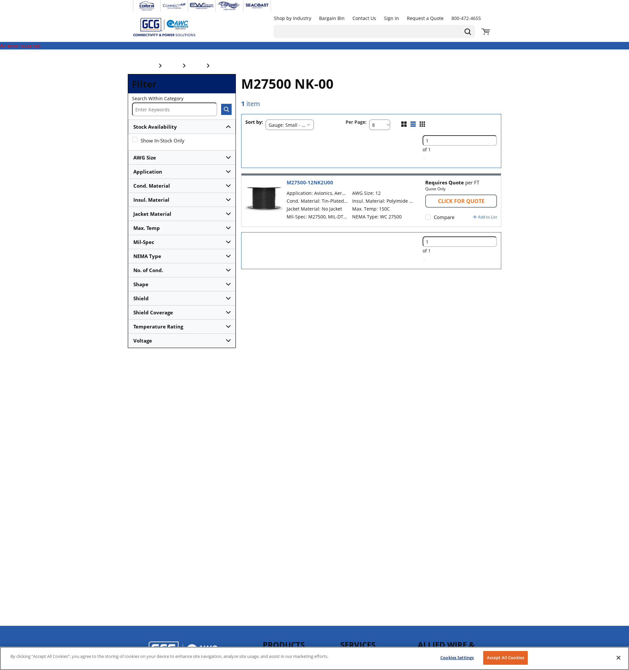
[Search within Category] (226, 109)
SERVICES (357, 645)
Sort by (253, 122)
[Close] (618, 657)
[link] (424, 158)
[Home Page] (171, 27)
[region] (314, 658)
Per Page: (356, 122)
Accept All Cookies (505, 658)
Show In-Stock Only (162, 140)
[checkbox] (134, 139)
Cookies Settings (457, 658)
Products (284, 645)
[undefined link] (147, 6)
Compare (444, 217)
